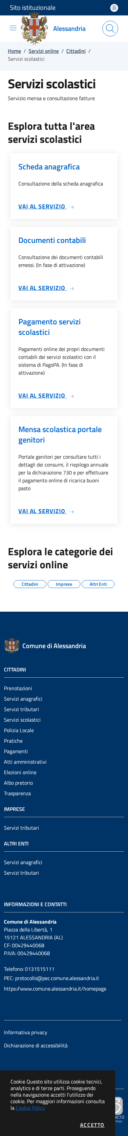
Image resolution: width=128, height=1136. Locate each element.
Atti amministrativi (25, 762)
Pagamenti (16, 751)
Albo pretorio (18, 783)
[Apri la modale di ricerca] (110, 28)
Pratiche (13, 741)
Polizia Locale (19, 730)
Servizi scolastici (22, 720)
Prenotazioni (18, 688)
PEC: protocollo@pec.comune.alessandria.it (51, 978)
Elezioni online (20, 772)
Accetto (92, 1124)
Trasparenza (17, 793)
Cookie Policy (30, 1108)
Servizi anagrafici (23, 699)
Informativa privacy (25, 1032)
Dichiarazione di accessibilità (36, 1045)
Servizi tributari (21, 709)
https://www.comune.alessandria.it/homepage (55, 989)
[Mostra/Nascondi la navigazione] (13, 28)
